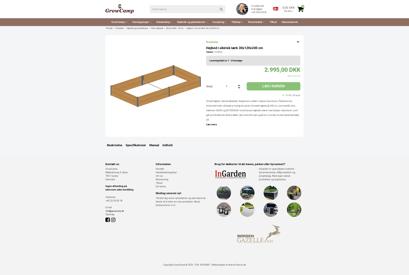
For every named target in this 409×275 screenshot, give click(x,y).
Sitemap (110, 214)
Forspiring (218, 22)
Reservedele (255, 22)
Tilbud (273, 22)
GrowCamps (118, 22)
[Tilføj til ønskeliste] (298, 41)
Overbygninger (141, 22)
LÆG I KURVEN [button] (273, 86)
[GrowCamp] (119, 8)
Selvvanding (163, 22)
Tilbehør (236, 22)
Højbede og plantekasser (191, 22)
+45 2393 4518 (259, 12)
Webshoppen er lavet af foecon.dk (229, 264)
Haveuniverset (290, 22)
